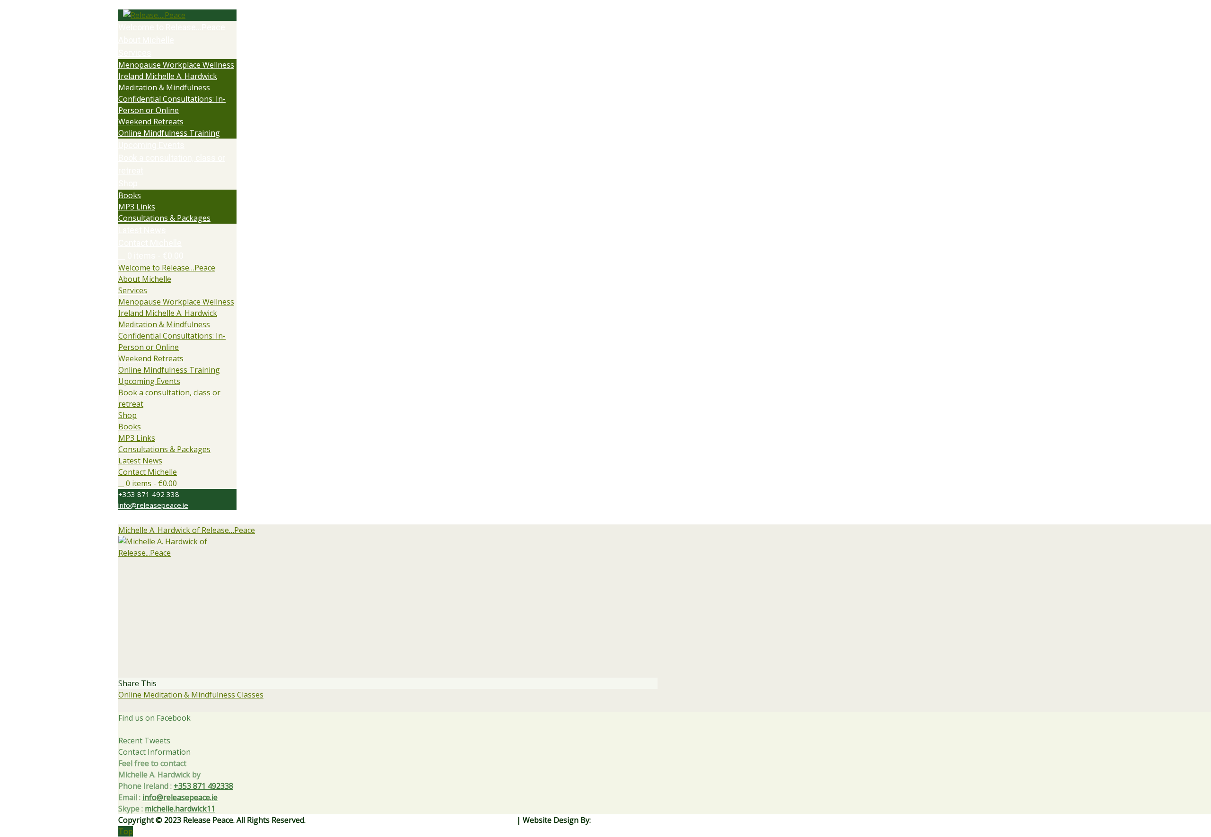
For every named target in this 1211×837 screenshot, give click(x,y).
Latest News (140, 460)
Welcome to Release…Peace (166, 267)
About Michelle (144, 279)
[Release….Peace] (177, 15)
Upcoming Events (149, 381)
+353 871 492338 (203, 786)
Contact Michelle (147, 472)
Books (129, 426)
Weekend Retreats (151, 358)
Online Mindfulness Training (169, 370)
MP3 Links (136, 438)
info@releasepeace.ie (153, 505)
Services (132, 290)
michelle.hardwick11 (180, 808)
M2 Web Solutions (625, 820)
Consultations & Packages (164, 449)
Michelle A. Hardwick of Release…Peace (186, 530)
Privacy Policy (491, 820)
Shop (127, 415)
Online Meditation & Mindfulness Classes (190, 694)
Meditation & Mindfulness (164, 324)
